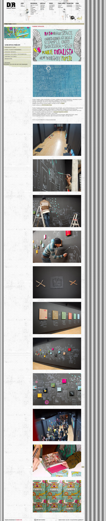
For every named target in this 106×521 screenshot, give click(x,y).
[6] (17, 64)
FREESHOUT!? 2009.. (10, 47)
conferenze (52, 5)
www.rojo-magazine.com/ (13, 39)
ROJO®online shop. (47, 105)
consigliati (33, 7)
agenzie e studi (34, 5)
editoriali (42, 6)
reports (42, 8)
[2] (12, 64)
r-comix (32, 12)
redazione (78, 5)
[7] (19, 64)
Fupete (62, 103)
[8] (20, 64)
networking (69, 6)
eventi (59, 6)
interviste (42, 7)
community (69, 5)
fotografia (33, 9)
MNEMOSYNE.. (9, 58)
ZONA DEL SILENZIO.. (10, 52)
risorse (32, 14)
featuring (42, 5)
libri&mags (60, 7)
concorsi (60, 5)
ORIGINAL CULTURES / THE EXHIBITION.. (16, 54)
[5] (15, 64)
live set (50, 8)
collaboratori (78, 6)
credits (77, 9)
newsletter (78, 8)
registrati (23, 6)
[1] (10, 64)
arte (31, 6)
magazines (33, 11)
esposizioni (51, 6)
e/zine (32, 8)
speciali (42, 9)
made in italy (34, 10)
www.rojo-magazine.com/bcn (60, 112)
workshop (51, 9)
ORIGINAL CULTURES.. (11, 56)
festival (50, 7)
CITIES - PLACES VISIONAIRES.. (13, 49)
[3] (13, 64)
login (22, 5)
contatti (77, 7)
